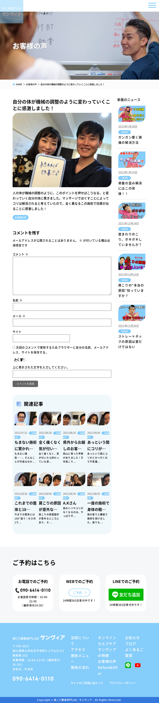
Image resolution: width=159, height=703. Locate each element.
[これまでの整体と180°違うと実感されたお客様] (26, 479)
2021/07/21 (21, 432)
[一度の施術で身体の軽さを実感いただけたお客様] (98, 479)
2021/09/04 (93, 432)
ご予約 (77, 592)
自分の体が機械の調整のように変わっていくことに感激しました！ (61, 104)
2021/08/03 (93, 493)
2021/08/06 (45, 493)
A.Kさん (69, 503)
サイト (17, 332)
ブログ (130, 643)
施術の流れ (80, 667)
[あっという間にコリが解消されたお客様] (98, 418)
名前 (17, 300)
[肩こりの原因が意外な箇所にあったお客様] (50, 479)
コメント (21, 254)
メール (19, 316)
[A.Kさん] (74, 479)
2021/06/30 (69, 493)
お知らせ (132, 637)
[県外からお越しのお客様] (74, 418)
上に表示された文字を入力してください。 (41, 367)
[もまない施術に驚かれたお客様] (26, 418)
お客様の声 (20, 217)
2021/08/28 (45, 432)
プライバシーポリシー (122, 683)
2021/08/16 (69, 432)
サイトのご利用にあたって (87, 683)
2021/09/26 (21, 493)
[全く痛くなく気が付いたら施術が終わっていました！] (50, 418)
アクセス (78, 649)
